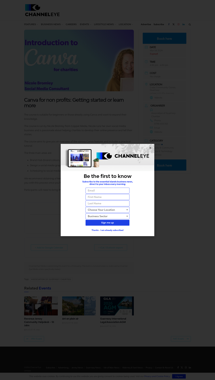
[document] (107, 190)
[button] (150, 148)
